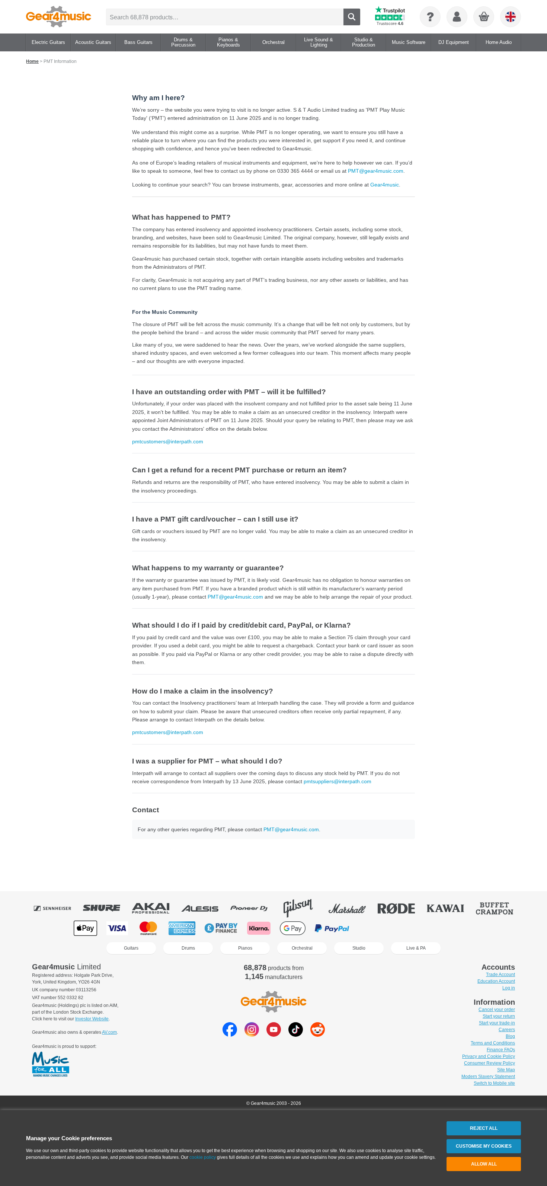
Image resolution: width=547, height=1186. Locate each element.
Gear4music (384, 185)
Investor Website (92, 1018)
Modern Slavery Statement (488, 1076)
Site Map (506, 1069)
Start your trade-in (497, 1023)
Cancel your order (497, 1009)
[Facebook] (230, 1035)
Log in (508, 988)
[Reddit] (317, 1035)
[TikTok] (295, 1035)
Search (351, 17)
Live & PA (416, 948)
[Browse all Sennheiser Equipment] (57, 908)
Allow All (484, 1164)
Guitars (131, 948)
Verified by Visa (411, 928)
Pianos (245, 948)
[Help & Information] (430, 17)
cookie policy (202, 1157)
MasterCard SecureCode (373, 928)
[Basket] (484, 17)
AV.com (109, 1032)
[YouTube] (273, 1035)
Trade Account (500, 974)
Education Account (496, 981)
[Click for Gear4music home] (58, 17)
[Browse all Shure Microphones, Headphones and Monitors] (106, 908)
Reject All (484, 1128)
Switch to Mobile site (494, 1083)
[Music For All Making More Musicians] (50, 1065)
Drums (188, 948)
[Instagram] (251, 1035)
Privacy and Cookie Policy (488, 1056)
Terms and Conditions (493, 1043)
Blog (510, 1036)
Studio (358, 948)
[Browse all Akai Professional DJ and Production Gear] (155, 908)
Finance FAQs (501, 1049)
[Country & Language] (510, 17)
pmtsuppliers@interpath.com (337, 781)
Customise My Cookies (484, 1146)
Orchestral (302, 948)
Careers (507, 1029)
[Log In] (457, 17)
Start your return (499, 1016)
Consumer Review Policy (489, 1063)
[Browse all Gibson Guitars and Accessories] (303, 908)
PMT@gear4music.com (375, 171)
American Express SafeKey (449, 928)
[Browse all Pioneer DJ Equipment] (254, 908)
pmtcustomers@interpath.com (167, 441)
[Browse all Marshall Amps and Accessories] (352, 908)
